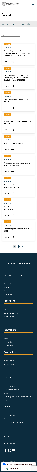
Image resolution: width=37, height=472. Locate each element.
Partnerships (8, 342)
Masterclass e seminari (11, 313)
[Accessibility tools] (7, 469)
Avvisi (15, 24)
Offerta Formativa (9, 386)
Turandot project (9, 346)
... (22, 246)
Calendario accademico (11, 390)
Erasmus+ (7, 339)
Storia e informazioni (10, 284)
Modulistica (7, 393)
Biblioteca (7, 287)
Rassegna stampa (9, 316)
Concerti (6, 309)
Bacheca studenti (9, 361)
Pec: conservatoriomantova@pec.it (15, 422)
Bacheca (5, 24)
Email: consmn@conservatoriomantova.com (18, 419)
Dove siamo (8, 291)
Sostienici (7, 436)
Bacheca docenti (9, 364)
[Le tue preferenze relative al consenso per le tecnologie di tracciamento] (3, 469)
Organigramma (9, 294)
